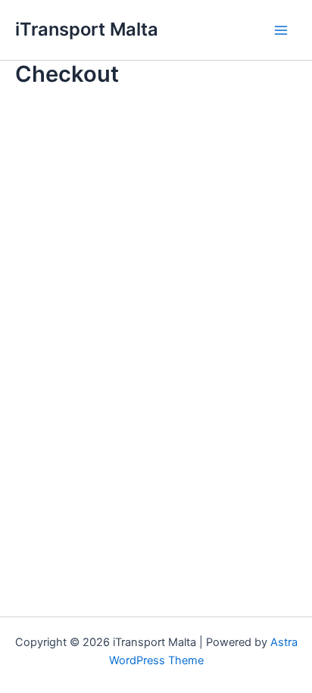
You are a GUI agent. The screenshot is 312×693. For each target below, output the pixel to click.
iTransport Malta (86, 29)
